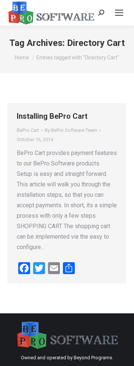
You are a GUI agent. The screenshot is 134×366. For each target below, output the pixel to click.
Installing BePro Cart (52, 116)
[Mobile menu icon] (119, 12)
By (71, 130)
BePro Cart (28, 130)
